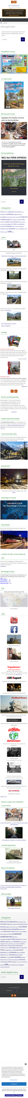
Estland (5, 934)
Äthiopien (2, 967)
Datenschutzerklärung (10, 1095)
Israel (25, 939)
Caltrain (16, 927)
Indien (23, 219)
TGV (7, 959)
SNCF (21, 955)
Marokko (20, 222)
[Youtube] (15, 2)
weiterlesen (14, 412)
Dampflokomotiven (17, 214)
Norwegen (8, 224)
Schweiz (18, 952)
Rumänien (21, 224)
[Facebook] (12, 2)
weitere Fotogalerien (6, 326)
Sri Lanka (8, 957)
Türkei (25, 228)
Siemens (17, 226)
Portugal (6, 950)
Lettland (10, 943)
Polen (15, 224)
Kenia (25, 941)
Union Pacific (19, 961)
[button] (25, 1064)
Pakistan (18, 947)
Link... (5, 578)
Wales (13, 232)
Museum (6, 945)
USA (10, 231)
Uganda (6, 962)
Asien (25, 922)
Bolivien (16, 924)
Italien (8, 222)
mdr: (14, 250)
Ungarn (5, 232)
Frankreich (24, 217)
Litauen (13, 943)
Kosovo (6, 943)
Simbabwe (7, 954)
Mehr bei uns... (19, 674)
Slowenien (17, 955)
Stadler (6, 228)
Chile (6, 214)
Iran (22, 939)
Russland (2, 226)
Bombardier (20, 924)
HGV (12, 219)
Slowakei (21, 226)
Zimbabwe (17, 965)
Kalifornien (11, 941)
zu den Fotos (8, 310)
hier (16, 440)
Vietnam (10, 965)
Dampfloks (3, 217)
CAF (14, 927)
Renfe (18, 224)
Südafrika (12, 229)
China (10, 214)
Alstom (2, 212)
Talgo (5, 959)
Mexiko (23, 222)
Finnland (18, 217)
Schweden (8, 226)
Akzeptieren (14, 1084)
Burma (11, 927)
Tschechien (21, 228)
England (25, 931)
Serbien (13, 226)
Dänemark (8, 217)
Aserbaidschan (20, 921)
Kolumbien (2, 943)
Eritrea (1, 934)
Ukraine (2, 232)
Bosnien (22, 212)
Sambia (7, 952)
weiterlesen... (25, 386)
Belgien (9, 924)
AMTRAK (6, 212)
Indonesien (3, 222)
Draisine (1, 931)
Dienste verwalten (13, 1079)
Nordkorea (7, 947)
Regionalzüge (11, 950)
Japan (11, 222)
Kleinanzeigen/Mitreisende (14, 908)
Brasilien (2, 214)
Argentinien (11, 212)
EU (7, 934)
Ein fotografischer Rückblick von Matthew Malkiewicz (14, 840)
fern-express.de (14, 5)
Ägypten (22, 965)
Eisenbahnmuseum (18, 931)
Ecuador (13, 217)
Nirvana (14, 990)
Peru (12, 224)
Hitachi (16, 937)
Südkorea (23, 957)
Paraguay (22, 947)
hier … (26, 359)
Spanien (2, 229)
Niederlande (2, 947)
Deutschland (22, 929)
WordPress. (19, 990)
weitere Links (3, 796)
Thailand (10, 959)
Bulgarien (8, 927)
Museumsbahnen (12, 945)
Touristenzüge (15, 959)
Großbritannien (5, 219)
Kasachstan (21, 941)
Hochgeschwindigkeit (17, 219)
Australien (18, 212)
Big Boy (12, 924)
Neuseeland (2, 224)
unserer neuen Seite (14, 15)
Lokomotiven (17, 943)
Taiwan (16, 228)
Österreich (7, 967)
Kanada (15, 222)
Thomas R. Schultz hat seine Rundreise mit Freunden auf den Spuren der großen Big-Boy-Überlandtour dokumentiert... (13, 887)
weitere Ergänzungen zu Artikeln (8, 323)
